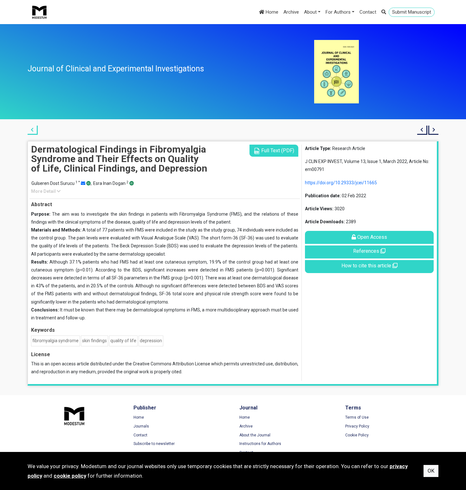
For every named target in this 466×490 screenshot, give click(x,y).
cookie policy (70, 476)
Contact (367, 12)
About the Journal (254, 435)
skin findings (94, 340)
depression (151, 340)
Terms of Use (357, 417)
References (366, 251)
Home (271, 12)
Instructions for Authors (260, 443)
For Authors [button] (338, 12)
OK (431, 471)
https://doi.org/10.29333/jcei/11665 (341, 182)
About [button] (310, 12)
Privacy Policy (357, 426)
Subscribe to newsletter (154, 443)
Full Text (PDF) (277, 150)
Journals (141, 426)
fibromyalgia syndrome (55, 340)
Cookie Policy (357, 435)
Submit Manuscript (411, 12)
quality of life (123, 340)
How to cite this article (366, 266)
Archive (291, 12)
